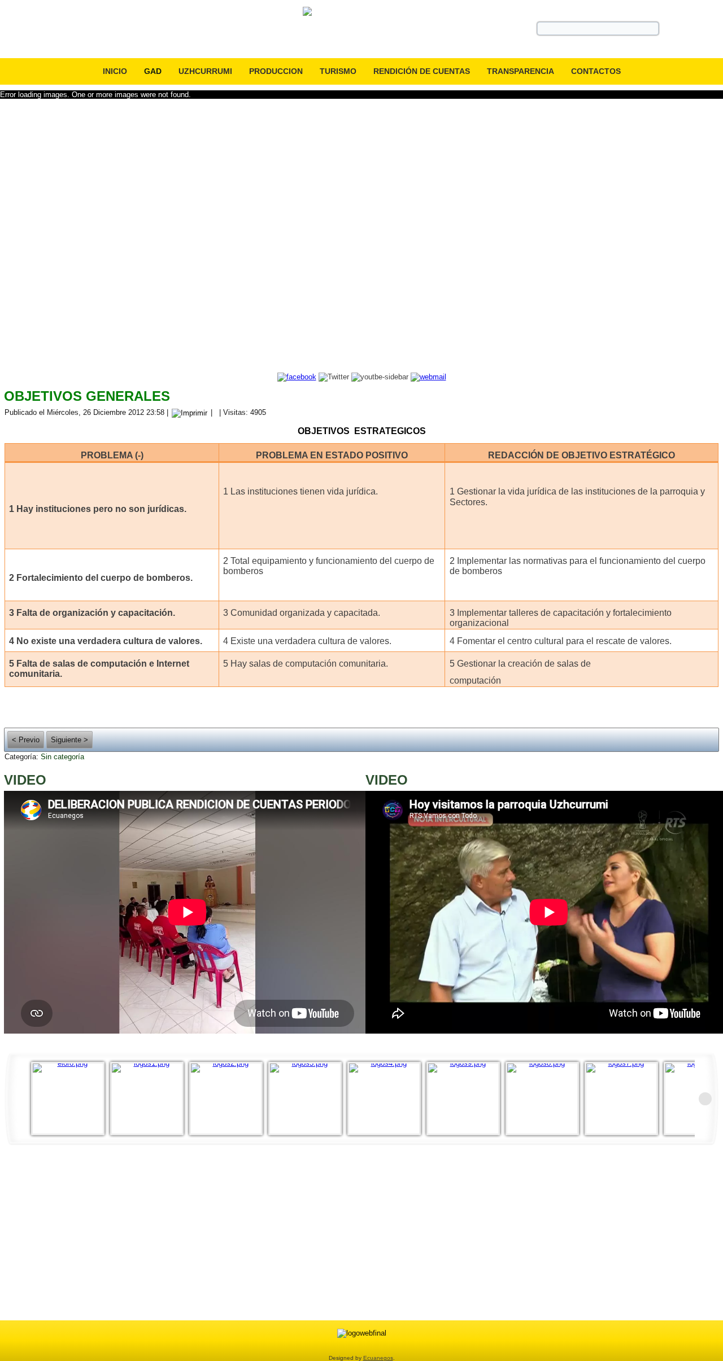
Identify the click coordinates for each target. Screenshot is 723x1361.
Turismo (338, 71)
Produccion (276, 71)
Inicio (115, 71)
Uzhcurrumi (205, 71)
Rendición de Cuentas (421, 71)
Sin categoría (62, 756)
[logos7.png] (624, 1098)
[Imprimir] (189, 412)
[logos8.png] (545, 1098)
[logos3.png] (307, 1098)
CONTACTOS (596, 71)
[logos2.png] (228, 1098)
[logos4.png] (386, 1098)
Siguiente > (69, 740)
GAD (153, 71)
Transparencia (520, 71)
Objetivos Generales (87, 396)
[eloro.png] (70, 1098)
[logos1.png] (149, 1098)
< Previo (26, 740)
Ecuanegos (378, 1358)
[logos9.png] (466, 1098)
